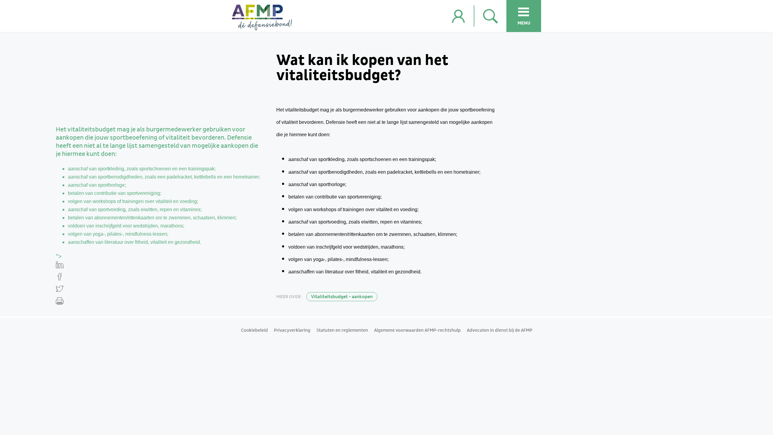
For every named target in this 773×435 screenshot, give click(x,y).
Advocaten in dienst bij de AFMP (499, 330)
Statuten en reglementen (342, 330)
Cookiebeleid (254, 330)
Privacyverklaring (292, 330)
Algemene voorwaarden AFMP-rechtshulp (417, 330)
